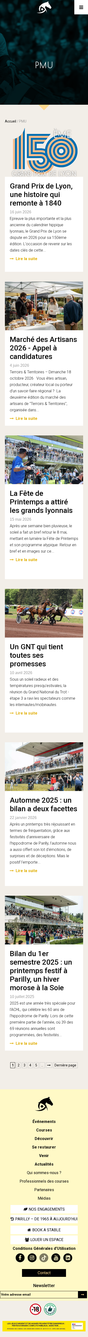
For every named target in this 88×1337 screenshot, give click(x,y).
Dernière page (65, 1065)
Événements (44, 1121)
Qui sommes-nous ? (44, 1172)
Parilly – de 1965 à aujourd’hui (46, 1219)
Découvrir (44, 1138)
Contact (44, 1273)
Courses (44, 1130)
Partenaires (44, 1189)
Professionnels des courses (44, 1181)
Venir (44, 1155)
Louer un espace (46, 1239)
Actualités (44, 1164)
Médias (44, 1198)
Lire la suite (26, 258)
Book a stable (46, 1230)
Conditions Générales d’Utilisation (44, 1248)
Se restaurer (44, 1147)
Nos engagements (47, 1209)
